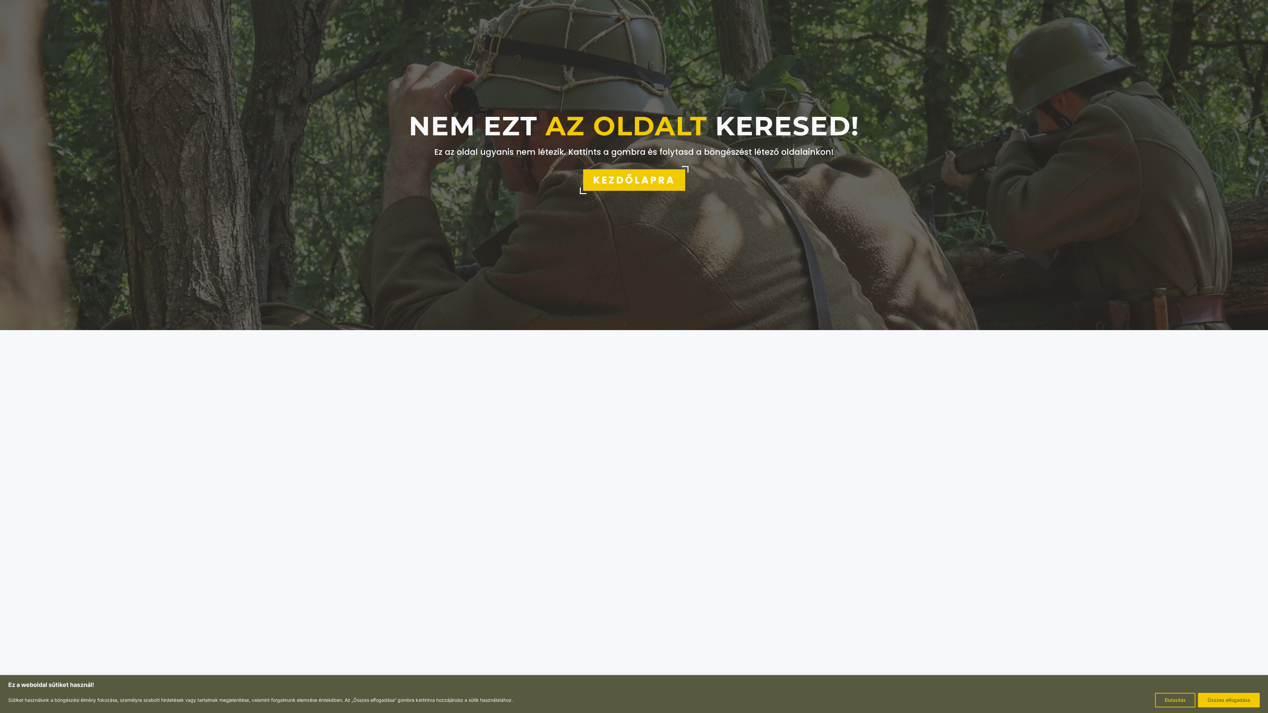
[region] (634, 694)
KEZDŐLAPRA (634, 180)
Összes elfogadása (1229, 700)
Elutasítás (1175, 700)
